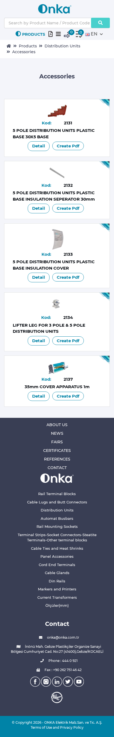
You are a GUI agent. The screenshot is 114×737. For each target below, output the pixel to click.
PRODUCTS (33, 34)
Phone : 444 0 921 (62, 661)
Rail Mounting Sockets (57, 526)
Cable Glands (57, 572)
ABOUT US (57, 424)
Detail (38, 146)
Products (28, 45)
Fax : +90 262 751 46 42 (63, 670)
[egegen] (57, 697)
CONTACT (57, 467)
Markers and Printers (57, 589)
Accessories (23, 51)
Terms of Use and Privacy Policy (57, 727)
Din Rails (57, 581)
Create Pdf (68, 146)
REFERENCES (57, 459)
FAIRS (57, 441)
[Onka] (57, 477)
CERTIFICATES (57, 450)
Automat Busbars (57, 518)
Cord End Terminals (57, 564)
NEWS (57, 433)
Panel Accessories (57, 556)
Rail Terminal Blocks (57, 494)
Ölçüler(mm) (57, 605)
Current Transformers (57, 597)
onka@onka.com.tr (62, 637)
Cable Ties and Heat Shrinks (57, 548)
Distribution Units (62, 45)
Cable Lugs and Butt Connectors (57, 502)
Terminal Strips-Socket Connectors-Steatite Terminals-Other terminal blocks (57, 537)
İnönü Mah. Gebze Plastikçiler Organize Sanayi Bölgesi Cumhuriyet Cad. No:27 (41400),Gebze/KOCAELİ (57, 649)
